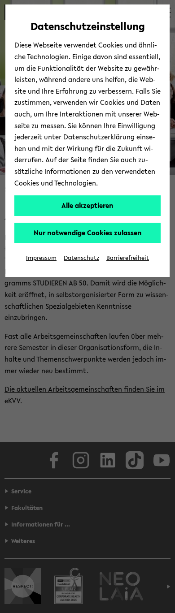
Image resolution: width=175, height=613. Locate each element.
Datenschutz (81, 258)
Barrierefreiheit (127, 258)
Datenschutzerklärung (99, 137)
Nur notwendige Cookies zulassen (88, 232)
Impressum (41, 258)
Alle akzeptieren (87, 205)
